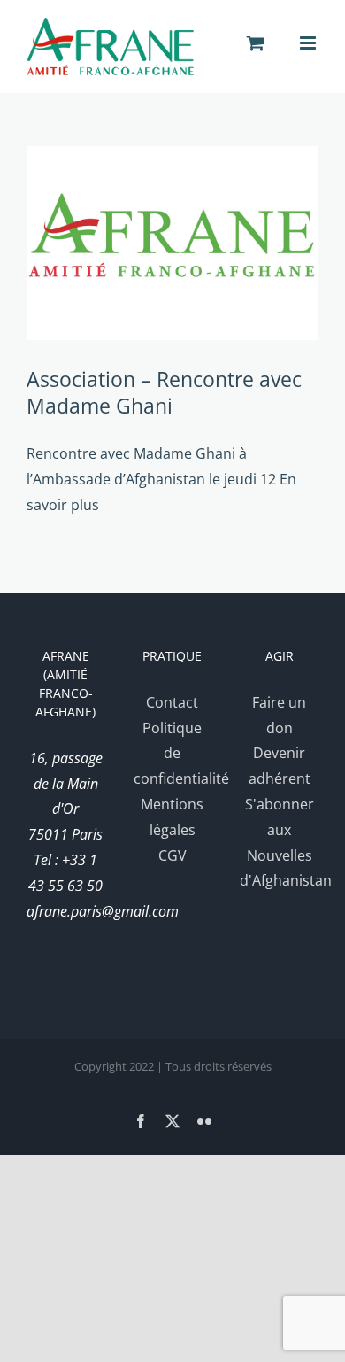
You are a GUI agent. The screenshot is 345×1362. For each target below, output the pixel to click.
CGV (172, 855)
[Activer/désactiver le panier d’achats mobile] (255, 43)
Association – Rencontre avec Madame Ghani (164, 392)
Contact (172, 702)
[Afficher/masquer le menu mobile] (309, 43)
